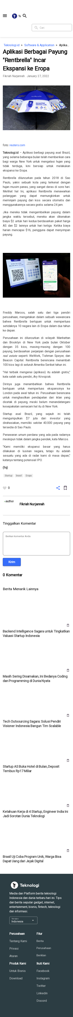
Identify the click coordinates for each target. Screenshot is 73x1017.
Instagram (43, 978)
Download (15, 978)
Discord (41, 1000)
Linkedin (42, 993)
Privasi (14, 948)
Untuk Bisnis (17, 971)
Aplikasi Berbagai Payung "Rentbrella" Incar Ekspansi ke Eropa (64, 45)
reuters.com (17, 145)
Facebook (42, 971)
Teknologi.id (11, 45)
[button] (5, 16)
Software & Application (39, 45)
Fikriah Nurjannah (14, 76)
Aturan (13, 956)
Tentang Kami (18, 941)
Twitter (41, 986)
